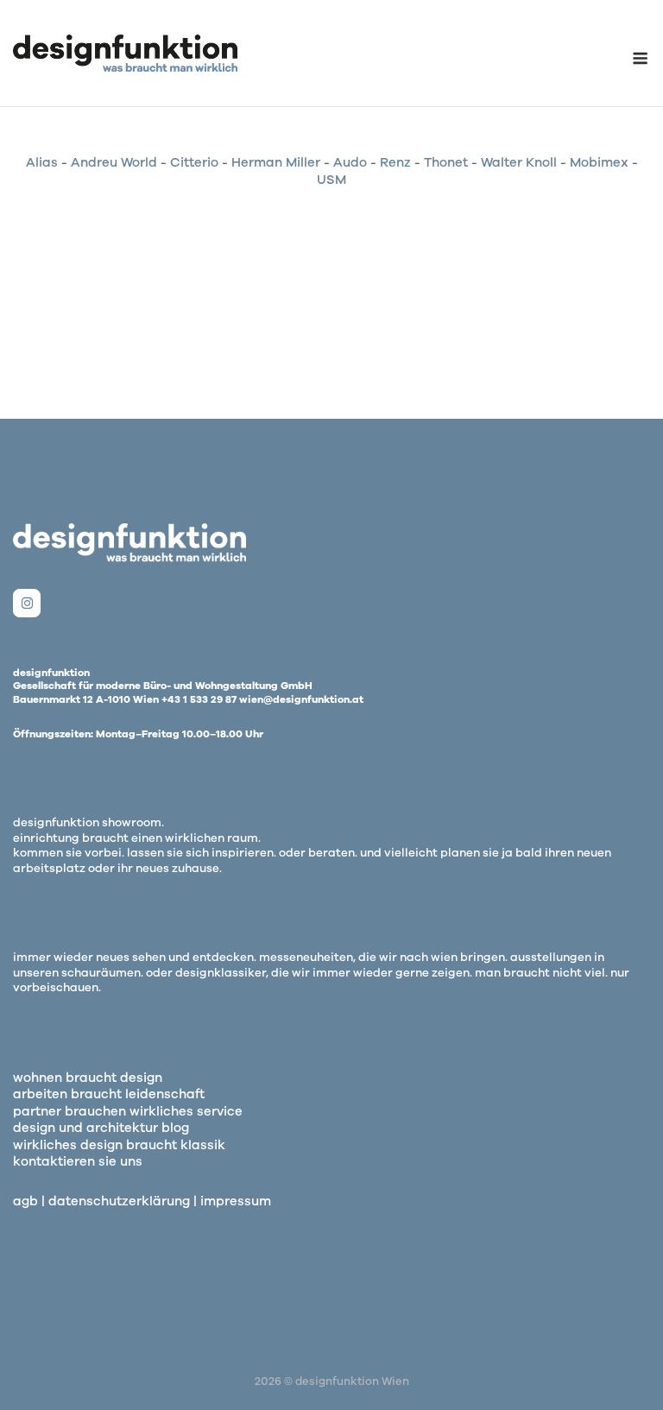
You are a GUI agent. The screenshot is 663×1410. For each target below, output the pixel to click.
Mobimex (599, 162)
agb (25, 1201)
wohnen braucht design (87, 1077)
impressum (235, 1201)
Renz (395, 162)
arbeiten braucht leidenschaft (109, 1094)
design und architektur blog (101, 1127)
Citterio (194, 162)
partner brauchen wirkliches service (128, 1111)
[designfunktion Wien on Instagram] (27, 603)
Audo (350, 162)
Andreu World (114, 162)
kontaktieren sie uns (77, 1161)
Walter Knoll (519, 162)
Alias (42, 162)
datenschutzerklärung (119, 1201)
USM (331, 179)
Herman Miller (275, 162)
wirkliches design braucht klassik (119, 1145)
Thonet (446, 162)
